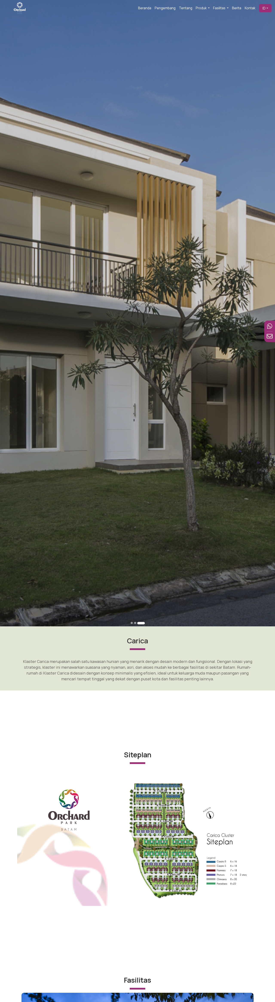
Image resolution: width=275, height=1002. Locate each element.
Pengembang (165, 8)
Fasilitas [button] (219, 8)
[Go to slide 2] (140, 623)
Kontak (250, 8)
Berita (236, 8)
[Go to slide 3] (143, 623)
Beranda (144, 8)
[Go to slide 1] (134, 623)
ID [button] (264, 8)
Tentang (185, 8)
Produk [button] (201, 8)
